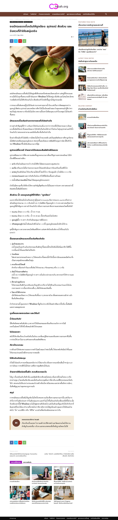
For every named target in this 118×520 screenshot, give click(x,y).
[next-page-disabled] (14, 507)
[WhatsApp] (24, 41)
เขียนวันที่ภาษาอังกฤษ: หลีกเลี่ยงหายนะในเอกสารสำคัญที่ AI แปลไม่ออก (97, 97)
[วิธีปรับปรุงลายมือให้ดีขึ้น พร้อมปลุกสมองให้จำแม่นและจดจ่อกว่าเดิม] (42, 493)
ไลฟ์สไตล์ (33, 14)
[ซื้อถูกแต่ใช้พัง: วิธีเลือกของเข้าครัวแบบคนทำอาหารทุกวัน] (64, 473)
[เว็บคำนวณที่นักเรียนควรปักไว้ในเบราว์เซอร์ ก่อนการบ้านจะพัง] (42, 473)
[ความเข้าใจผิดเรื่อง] (20, 473)
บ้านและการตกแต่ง (44, 14)
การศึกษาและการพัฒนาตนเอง (22, 19)
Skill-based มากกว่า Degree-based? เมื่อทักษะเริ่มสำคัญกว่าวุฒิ (63, 502)
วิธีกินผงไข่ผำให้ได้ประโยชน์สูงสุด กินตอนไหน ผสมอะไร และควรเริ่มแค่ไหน (23, 455)
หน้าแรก (25, 14)
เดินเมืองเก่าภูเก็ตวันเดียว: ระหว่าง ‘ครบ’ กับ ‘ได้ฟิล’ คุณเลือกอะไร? (92, 50)
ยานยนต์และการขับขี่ (58, 14)
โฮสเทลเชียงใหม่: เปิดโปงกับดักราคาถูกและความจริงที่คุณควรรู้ (97, 79)
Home (11, 19)
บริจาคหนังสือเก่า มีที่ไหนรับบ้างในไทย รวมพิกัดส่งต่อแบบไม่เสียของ (19, 502)
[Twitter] (16, 41)
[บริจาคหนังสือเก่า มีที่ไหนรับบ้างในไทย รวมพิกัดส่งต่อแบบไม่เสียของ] (20, 493)
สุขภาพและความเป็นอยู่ (74, 14)
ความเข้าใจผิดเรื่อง (14, 481)
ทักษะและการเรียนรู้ (35, 19)
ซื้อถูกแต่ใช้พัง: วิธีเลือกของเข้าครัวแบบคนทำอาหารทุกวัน (63, 482)
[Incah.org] (59, 6)
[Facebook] (11, 41)
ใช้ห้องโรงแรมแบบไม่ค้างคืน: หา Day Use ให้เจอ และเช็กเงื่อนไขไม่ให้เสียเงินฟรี (97, 88)
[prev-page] (11, 507)
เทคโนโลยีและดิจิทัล (89, 14)
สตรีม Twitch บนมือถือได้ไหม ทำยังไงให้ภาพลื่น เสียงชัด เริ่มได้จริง (59, 455)
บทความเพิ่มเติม (27, 462)
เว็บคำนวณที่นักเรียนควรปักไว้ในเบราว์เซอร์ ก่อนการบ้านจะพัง (40, 482)
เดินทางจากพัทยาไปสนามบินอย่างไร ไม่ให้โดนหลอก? (96, 70)
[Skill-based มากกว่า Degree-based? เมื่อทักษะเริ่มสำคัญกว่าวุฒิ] (64, 493)
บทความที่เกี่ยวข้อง (16, 462)
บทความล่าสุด (105, 518)
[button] (106, 14)
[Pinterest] (20, 41)
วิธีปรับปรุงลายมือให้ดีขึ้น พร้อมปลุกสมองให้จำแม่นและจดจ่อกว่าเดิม (41, 502)
